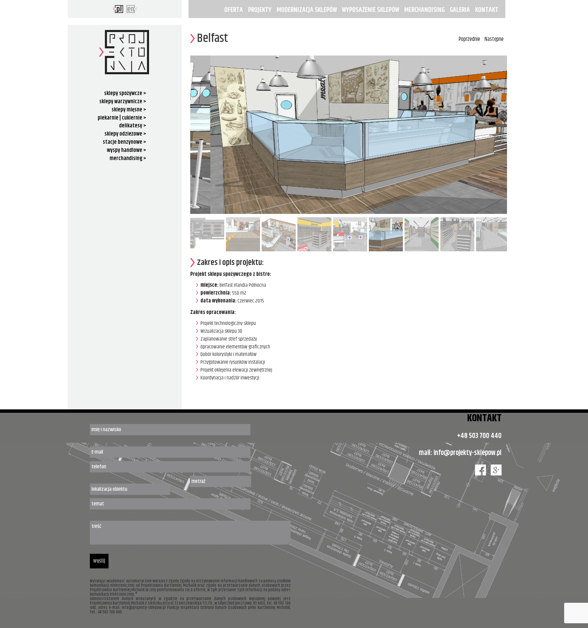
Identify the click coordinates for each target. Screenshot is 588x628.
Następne (494, 39)
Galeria (460, 9)
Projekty (260, 9)
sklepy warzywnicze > (122, 101)
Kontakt (487, 9)
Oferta (233, 9)
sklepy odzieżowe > (125, 134)
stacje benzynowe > (124, 142)
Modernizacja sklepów (307, 9)
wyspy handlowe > (126, 150)
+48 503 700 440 (479, 435)
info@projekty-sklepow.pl (468, 453)
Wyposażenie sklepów (370, 9)
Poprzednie (469, 39)
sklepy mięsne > (129, 110)
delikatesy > (132, 126)
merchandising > (128, 158)
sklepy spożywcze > (125, 93)
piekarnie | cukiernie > (122, 118)
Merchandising (424, 9)
